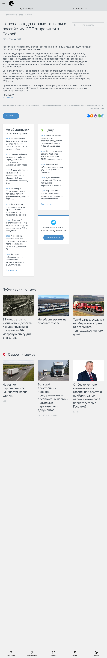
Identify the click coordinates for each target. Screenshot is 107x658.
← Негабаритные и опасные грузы (17, 15)
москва (74, 105)
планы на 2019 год (63, 105)
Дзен (5, 401)
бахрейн (87, 105)
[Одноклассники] (91, 115)
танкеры (45, 105)
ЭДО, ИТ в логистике (47, 415)
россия (80, 105)
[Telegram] (102, 115)
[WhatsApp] (99, 115)
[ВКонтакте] (88, 115)
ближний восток (96, 105)
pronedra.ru (8, 97)
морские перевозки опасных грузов (16, 105)
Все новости (11, 270)
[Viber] (95, 115)
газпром (52, 105)
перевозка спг (36, 105)
